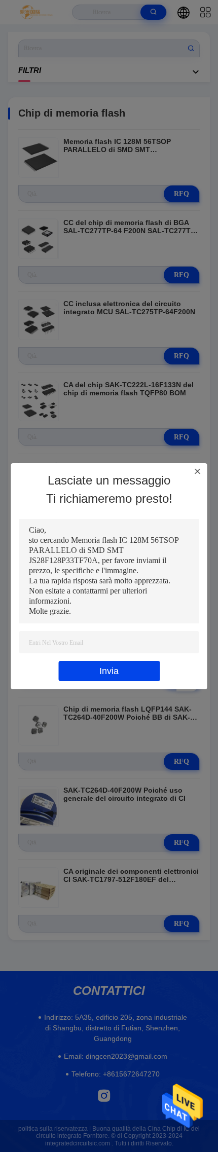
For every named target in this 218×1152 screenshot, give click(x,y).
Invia (109, 671)
